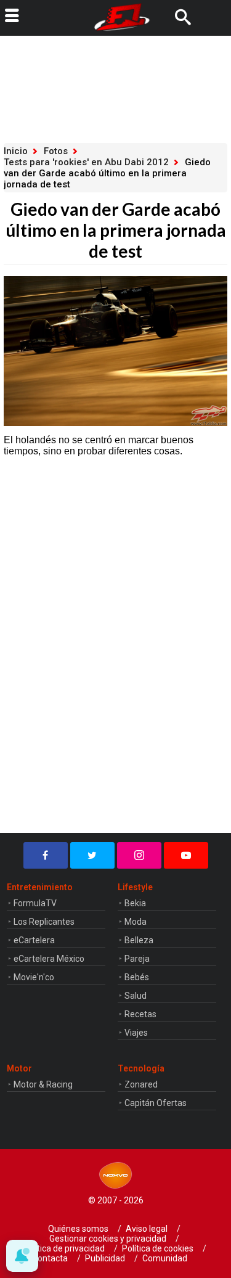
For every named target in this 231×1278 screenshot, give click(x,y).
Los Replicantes (44, 922)
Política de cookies (157, 1248)
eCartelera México (49, 959)
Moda (135, 922)
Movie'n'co (34, 977)
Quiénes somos (78, 1229)
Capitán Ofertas (155, 1103)
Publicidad (105, 1258)
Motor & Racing (43, 1084)
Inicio (16, 151)
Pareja (137, 959)
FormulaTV (35, 903)
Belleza (138, 940)
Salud (135, 996)
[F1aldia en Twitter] (92, 855)
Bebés (136, 977)
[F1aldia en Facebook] (45, 855)
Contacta (50, 1258)
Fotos (56, 151)
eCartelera (34, 940)
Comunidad (164, 1258)
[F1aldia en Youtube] (186, 855)
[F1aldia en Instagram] (139, 855)
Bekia (135, 903)
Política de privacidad (64, 1248)
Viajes (136, 1033)
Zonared (141, 1084)
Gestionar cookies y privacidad (107, 1238)
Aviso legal (147, 1229)
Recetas (140, 1014)
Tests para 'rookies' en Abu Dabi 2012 (86, 162)
